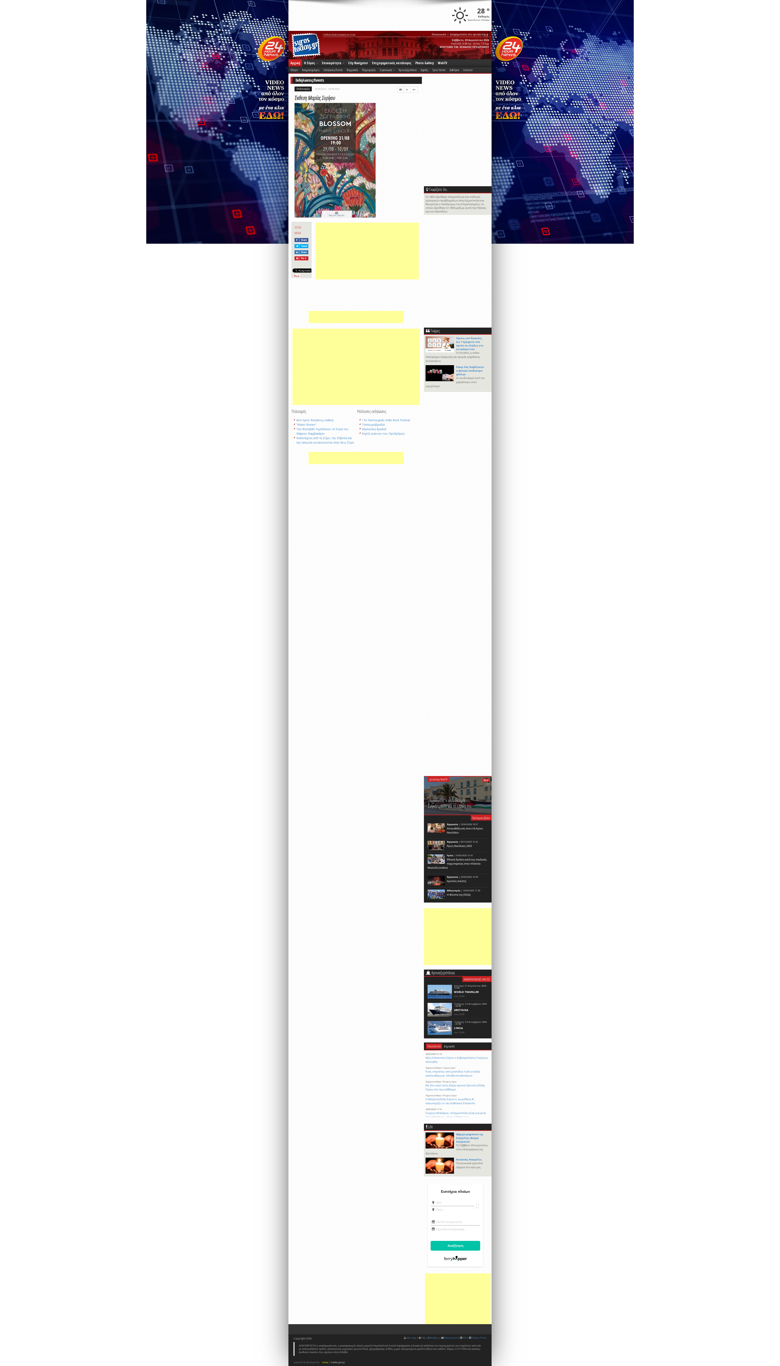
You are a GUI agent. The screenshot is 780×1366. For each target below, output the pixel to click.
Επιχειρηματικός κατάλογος (391, 63)
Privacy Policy (478, 1337)
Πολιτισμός (303, 89)
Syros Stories (438, 70)
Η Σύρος (310, 63)
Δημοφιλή (449, 1046)
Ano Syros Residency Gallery (315, 420)
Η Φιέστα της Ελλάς (459, 894)
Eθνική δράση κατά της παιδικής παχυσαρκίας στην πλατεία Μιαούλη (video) (457, 863)
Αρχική (295, 63)
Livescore (468, 70)
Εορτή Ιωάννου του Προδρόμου (383, 433)
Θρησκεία (452, 824)
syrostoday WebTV (438, 779)
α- (407, 89)
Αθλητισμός (453, 890)
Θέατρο (294, 70)
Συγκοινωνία (386, 70)
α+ (414, 89)
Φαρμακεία (352, 70)
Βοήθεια (434, 1337)
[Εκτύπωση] (400, 90)
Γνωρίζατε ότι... (438, 189)
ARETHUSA (461, 1010)
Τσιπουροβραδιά (373, 424)
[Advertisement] (367, 251)
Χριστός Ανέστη (456, 881)
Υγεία (450, 855)
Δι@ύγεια (454, 70)
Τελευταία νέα (434, 1046)
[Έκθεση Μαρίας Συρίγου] (336, 160)
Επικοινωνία (439, 34)
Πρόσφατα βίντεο (481, 818)
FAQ (423, 1337)
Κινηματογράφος (311, 70)
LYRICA (458, 1028)
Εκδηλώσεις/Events (333, 70)
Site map (411, 1337)
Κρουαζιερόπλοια (408, 70)
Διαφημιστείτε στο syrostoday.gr (469, 34)
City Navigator (358, 63)
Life (430, 1127)
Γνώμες (435, 330)
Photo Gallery (424, 63)
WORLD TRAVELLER (466, 992)
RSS (464, 1337)
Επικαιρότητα (332, 63)
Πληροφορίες (369, 70)
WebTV (442, 63)
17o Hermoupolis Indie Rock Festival (386, 420)
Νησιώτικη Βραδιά (374, 429)
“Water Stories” (306, 424)
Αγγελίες (424, 70)
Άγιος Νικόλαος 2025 (459, 846)
